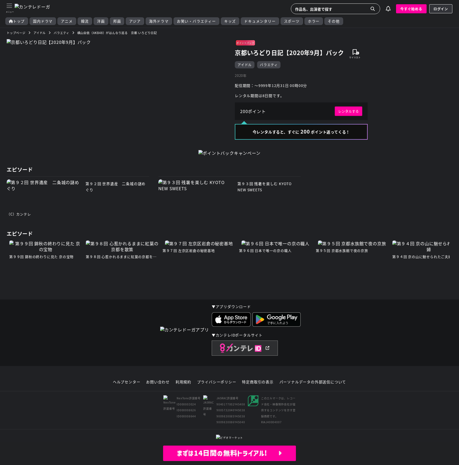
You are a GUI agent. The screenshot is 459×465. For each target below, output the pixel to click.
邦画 (117, 21)
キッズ (230, 21)
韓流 (85, 21)
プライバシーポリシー (216, 382)
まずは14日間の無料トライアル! (227, 453)
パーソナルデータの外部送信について (312, 382)
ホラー (314, 21)
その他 (333, 21)
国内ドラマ (43, 21)
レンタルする (348, 111)
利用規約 (183, 382)
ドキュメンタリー (259, 21)
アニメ (67, 21)
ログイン (441, 8)
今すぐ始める (411, 8)
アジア (135, 21)
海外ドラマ (159, 21)
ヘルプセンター (127, 382)
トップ (19, 21)
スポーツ (292, 21)
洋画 (101, 21)
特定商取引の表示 (257, 382)
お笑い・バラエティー (196, 21)
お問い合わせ (158, 382)
